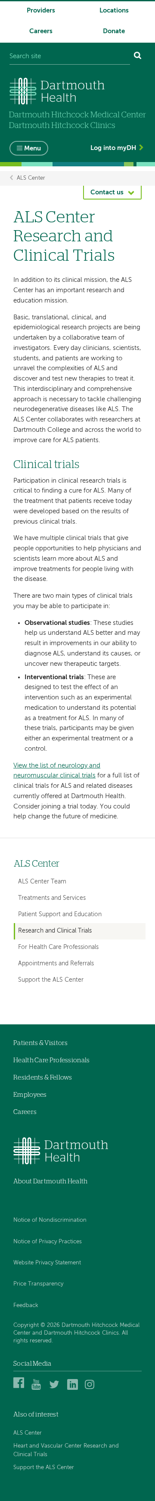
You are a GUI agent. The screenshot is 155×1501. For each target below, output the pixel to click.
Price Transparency (38, 1284)
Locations (114, 10)
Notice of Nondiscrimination (50, 1220)
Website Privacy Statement (47, 1263)
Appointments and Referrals (56, 964)
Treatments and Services (52, 898)
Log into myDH (113, 148)
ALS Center (31, 178)
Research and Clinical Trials (55, 931)
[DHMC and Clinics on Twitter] (55, 1388)
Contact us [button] (107, 192)
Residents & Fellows (42, 1077)
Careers (41, 31)
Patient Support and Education (60, 914)
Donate (114, 31)
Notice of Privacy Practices (47, 1242)
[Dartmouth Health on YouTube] (38, 1388)
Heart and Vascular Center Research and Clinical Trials (66, 1450)
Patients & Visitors (40, 1043)
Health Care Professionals (51, 1060)
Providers (41, 10)
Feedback (25, 1305)
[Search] (138, 57)
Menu (32, 148)
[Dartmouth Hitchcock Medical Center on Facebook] (20, 1388)
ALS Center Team (42, 882)
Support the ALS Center (51, 980)
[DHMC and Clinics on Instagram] (91, 1388)
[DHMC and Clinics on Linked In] (74, 1388)
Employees (30, 1095)
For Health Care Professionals (58, 947)
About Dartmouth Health (50, 1181)
